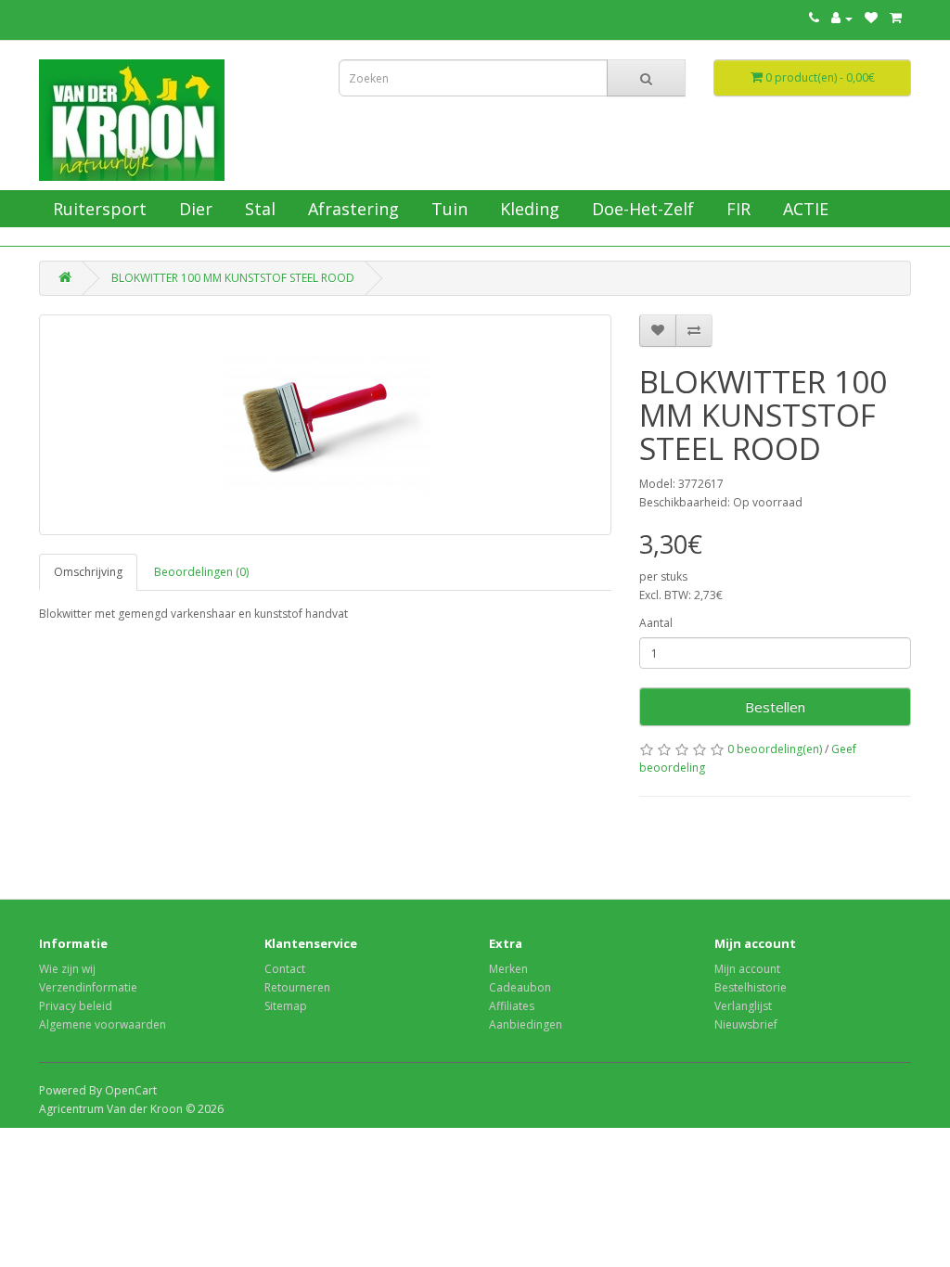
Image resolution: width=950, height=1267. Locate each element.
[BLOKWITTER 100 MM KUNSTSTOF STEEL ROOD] (325, 424)
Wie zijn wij (67, 969)
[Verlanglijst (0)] (871, 18)
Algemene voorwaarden (102, 1024)
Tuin (447, 208)
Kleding (527, 208)
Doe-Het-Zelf (640, 208)
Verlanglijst (743, 1006)
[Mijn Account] (842, 18)
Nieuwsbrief (745, 1024)
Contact (284, 969)
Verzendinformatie (88, 987)
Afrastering (351, 208)
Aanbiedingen (525, 1024)
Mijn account (747, 969)
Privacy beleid (75, 1006)
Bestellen (775, 706)
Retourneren (297, 987)
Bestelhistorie (750, 987)
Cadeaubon (520, 987)
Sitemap (285, 1006)
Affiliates (511, 1006)
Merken (508, 969)
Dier (193, 208)
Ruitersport (97, 208)
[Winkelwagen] (896, 18)
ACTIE (803, 208)
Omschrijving (88, 572)
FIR (736, 208)
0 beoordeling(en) (774, 749)
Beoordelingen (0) (201, 572)
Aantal (656, 623)
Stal (258, 208)
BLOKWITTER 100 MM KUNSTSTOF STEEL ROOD (232, 278)
